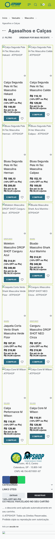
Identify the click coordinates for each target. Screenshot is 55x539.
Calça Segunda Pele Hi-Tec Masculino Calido (40, 86)
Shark (32, 239)
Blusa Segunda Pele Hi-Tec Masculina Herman (13, 167)
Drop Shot (8, 239)
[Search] (35, 4)
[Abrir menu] (29, 4)
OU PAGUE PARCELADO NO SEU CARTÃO (25, 500)
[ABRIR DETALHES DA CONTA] (49, 4)
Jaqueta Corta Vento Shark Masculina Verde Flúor (14, 331)
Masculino (29, 17)
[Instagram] (14, 480)
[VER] (25, 76)
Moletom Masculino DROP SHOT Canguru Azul (14, 249)
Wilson (7, 403)
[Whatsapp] (21, 480)
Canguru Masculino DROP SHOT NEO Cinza (40, 331)
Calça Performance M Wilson (13, 411)
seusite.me (13, 526)
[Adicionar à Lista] (22, 118)
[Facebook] (6, 480)
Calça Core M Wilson (38, 410)
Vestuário (16, 17)
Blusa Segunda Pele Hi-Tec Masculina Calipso (39, 167)
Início (4, 17)
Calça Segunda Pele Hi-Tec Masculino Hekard (13, 88)
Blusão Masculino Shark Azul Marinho (40, 247)
